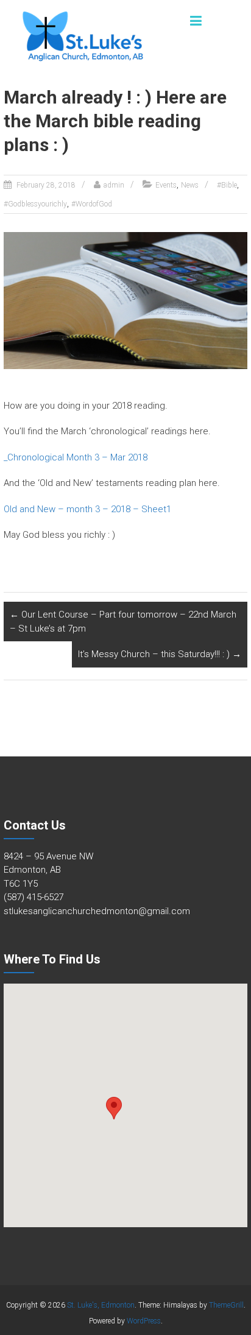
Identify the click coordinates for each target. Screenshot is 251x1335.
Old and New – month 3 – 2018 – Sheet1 (87, 509)
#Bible (227, 185)
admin (114, 185)
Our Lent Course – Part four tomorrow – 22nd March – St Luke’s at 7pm (123, 621)
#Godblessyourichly (35, 204)
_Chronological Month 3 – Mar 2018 (75, 457)
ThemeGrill (226, 1305)
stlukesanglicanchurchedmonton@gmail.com (97, 911)
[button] (114, 1108)
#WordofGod (91, 204)
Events (166, 185)
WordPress (144, 1321)
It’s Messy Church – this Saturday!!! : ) (159, 654)
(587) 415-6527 (33, 897)
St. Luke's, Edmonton (101, 1305)
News (190, 185)
